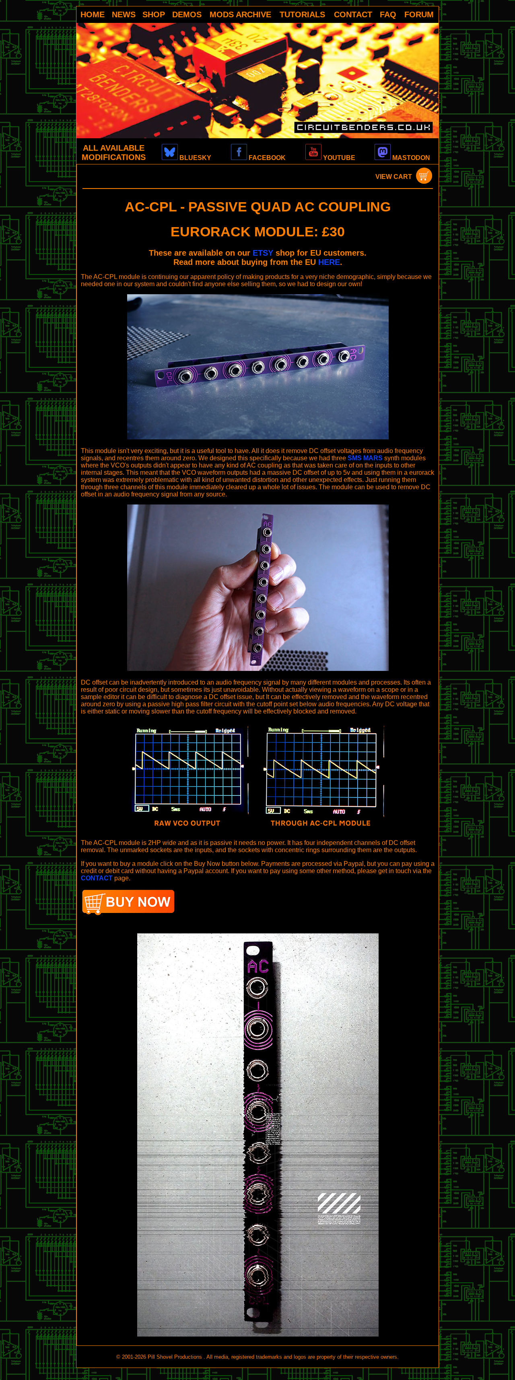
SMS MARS (365, 458)
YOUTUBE (338, 157)
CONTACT (353, 14)
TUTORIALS (302, 14)
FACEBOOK (266, 157)
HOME (92, 14)
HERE (329, 262)
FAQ (388, 14)
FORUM (419, 14)
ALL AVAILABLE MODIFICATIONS (114, 153)
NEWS (124, 14)
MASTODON (410, 157)
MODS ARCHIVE (240, 14)
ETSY (263, 252)
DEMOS (187, 14)
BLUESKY (194, 157)
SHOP (153, 14)
